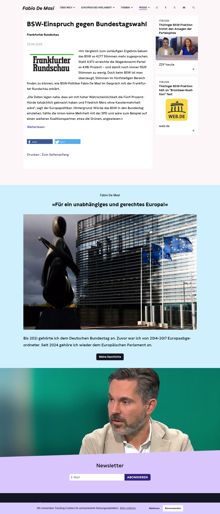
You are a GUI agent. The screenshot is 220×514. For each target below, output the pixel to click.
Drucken (33, 154)
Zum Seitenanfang (55, 154)
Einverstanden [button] (173, 508)
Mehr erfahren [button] (128, 508)
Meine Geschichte (110, 356)
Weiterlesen (36, 127)
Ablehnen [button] (154, 508)
